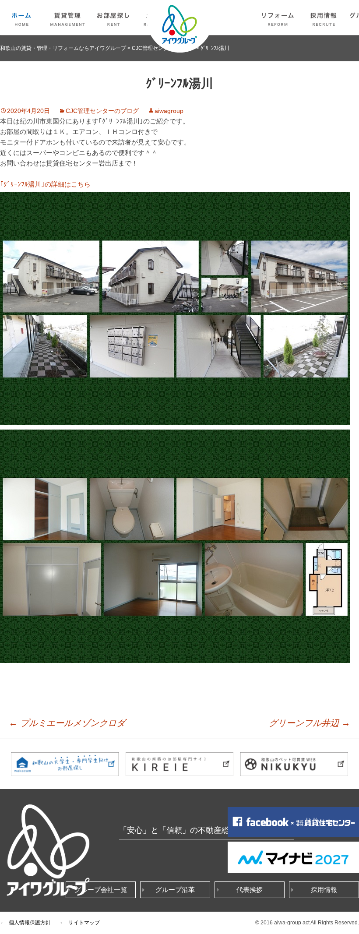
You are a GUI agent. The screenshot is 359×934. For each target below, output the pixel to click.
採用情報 (324, 17)
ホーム (22, 17)
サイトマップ (84, 923)
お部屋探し (114, 17)
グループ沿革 (175, 889)
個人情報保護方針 (30, 923)
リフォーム (278, 17)
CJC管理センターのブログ (102, 110)
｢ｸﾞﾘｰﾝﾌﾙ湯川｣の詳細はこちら (45, 184)
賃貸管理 (68, 17)
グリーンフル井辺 (309, 723)
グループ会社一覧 (100, 889)
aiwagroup (169, 110)
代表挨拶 (249, 889)
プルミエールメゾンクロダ (67, 723)
